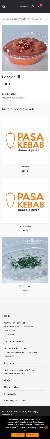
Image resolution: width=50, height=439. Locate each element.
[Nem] (46, 427)
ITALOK (7, 356)
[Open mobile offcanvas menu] (46, 6)
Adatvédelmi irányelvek (14, 322)
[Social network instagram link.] (8, 380)
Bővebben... (32, 435)
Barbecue (25, 166)
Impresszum (9, 330)
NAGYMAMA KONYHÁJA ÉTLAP (18, 352)
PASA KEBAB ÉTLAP (21, 19)
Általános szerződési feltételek (18, 326)
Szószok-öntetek (40, 19)
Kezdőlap (6, 19)
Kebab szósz (25, 286)
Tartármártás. (25, 226)
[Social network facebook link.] (5, 380)
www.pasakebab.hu (17, 373)
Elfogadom (18, 435)
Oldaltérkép (9, 334)
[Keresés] (3, 6)
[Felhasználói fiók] (32, 6)
